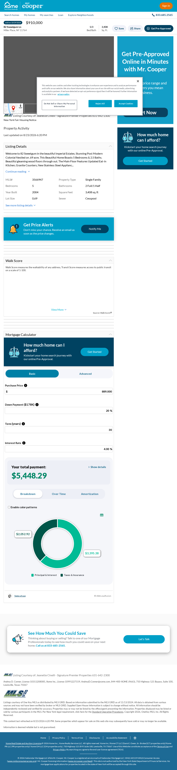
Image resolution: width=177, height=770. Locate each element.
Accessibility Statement (116, 737)
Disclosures (94, 737)
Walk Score (14, 261)
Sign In (166, 5)
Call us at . (51, 645)
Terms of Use (77, 737)
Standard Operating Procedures (107, 711)
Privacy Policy (58, 737)
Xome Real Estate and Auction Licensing (23, 743)
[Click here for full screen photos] (109, 41)
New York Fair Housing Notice (20, 119)
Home (43, 737)
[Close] (138, 81)
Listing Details (16, 146)
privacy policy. (63, 94)
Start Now (145, 112)
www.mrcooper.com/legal (80, 761)
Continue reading (16, 171)
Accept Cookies (126, 103)
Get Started (145, 160)
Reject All (100, 103)
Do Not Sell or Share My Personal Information (59, 104)
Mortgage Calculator (21, 334)
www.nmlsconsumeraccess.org (22, 761)
